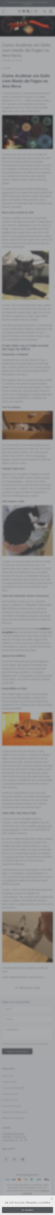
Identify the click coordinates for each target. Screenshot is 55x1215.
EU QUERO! (27, 1210)
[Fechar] (51, 1199)
